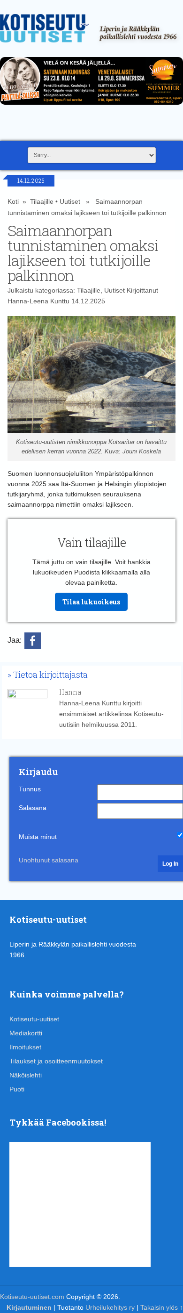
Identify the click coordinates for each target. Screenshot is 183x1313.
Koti (13, 201)
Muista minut (38, 836)
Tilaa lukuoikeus (91, 601)
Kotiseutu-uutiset (34, 1019)
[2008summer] (91, 107)
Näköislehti (25, 1075)
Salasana (32, 807)
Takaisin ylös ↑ (161, 1307)
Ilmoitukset (25, 1047)
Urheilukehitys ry (110, 1307)
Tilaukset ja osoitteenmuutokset (56, 1061)
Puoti (16, 1089)
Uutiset (70, 201)
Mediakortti (25, 1033)
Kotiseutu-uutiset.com (32, 1296)
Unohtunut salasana (48, 860)
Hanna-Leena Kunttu (38, 301)
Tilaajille (41, 201)
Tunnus (30, 789)
